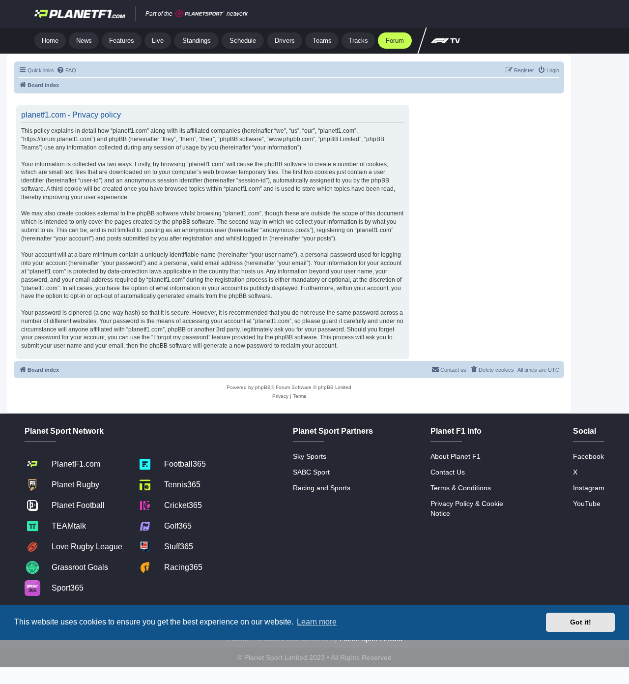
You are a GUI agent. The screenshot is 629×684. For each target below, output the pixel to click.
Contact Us (447, 472)
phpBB (263, 387)
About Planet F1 (455, 456)
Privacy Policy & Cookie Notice (466, 508)
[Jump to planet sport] (200, 14)
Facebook (588, 456)
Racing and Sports (321, 488)
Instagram (588, 488)
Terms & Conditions (460, 488)
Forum (395, 40)
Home (50, 40)
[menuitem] (66, 70)
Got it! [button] (580, 622)
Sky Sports (309, 456)
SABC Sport (311, 472)
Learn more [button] (317, 622)
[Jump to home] (79, 13)
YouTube (586, 503)
